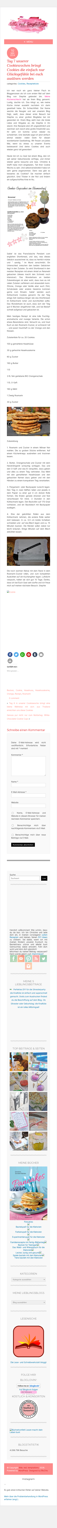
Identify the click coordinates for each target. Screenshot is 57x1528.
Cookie (19, 690)
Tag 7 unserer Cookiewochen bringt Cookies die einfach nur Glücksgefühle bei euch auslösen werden (26, 70)
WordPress (23, 1470)
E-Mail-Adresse (18, 792)
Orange (10, 694)
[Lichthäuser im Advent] (19, 1101)
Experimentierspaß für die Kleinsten (28, 1237)
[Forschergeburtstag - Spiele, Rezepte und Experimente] (19, 1141)
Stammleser (37, 954)
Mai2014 (12, 54)
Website (14, 802)
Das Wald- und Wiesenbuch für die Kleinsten (28, 1248)
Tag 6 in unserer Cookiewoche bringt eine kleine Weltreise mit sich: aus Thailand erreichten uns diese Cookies (28, 706)
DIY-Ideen (42, 937)
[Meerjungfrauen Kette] (38, 1081)
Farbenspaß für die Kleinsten (28, 1232)
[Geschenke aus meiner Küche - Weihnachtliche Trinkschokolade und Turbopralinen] (38, 1121)
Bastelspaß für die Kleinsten (28, 1227)
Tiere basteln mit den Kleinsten (28, 1257)
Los (44, 878)
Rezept (18, 694)
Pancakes (28, 1222)
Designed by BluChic (38, 1470)
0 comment (14, 698)
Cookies (21, 83)
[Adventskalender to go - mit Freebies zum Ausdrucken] (38, 1062)
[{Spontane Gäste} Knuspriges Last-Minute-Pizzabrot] (38, 1101)
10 (12, 50)
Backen (10, 690)
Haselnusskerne (42, 690)
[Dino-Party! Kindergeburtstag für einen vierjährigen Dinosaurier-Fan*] (19, 1062)
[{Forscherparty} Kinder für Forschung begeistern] (19, 1081)
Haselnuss (28, 690)
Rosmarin (26, 694)
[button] (10, 654)
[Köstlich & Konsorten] (28, 1417)
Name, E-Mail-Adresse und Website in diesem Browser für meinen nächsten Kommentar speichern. (28, 816)
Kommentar (17, 755)
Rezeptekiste (33, 83)
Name (14, 781)
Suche (12, 875)
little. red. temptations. (29, 1467)
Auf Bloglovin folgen (28, 1389)
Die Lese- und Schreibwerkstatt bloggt (28, 1362)
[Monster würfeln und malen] (19, 1121)
